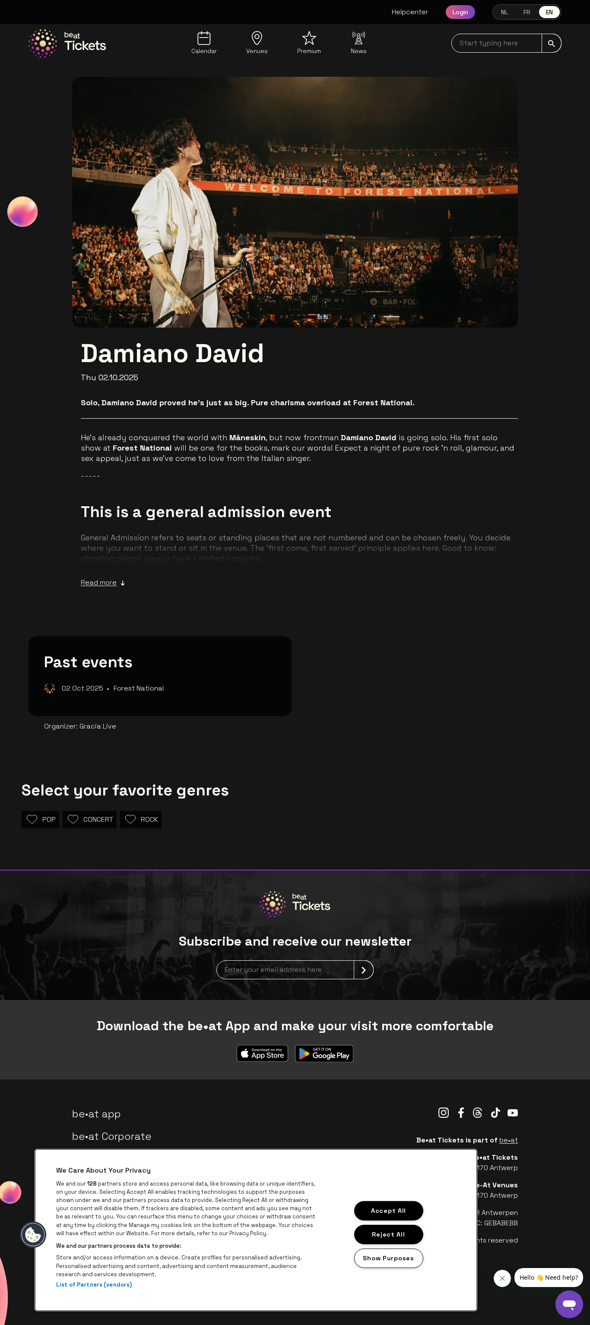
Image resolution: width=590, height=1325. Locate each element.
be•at (508, 1140)
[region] (256, 1230)
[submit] (551, 43)
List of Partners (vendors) (94, 1284)
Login (460, 12)
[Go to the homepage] (67, 43)
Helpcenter (410, 11)
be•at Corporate (112, 1136)
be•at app (96, 1113)
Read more (99, 582)
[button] (33, 1235)
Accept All (388, 1211)
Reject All (388, 1234)
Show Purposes (388, 1258)
